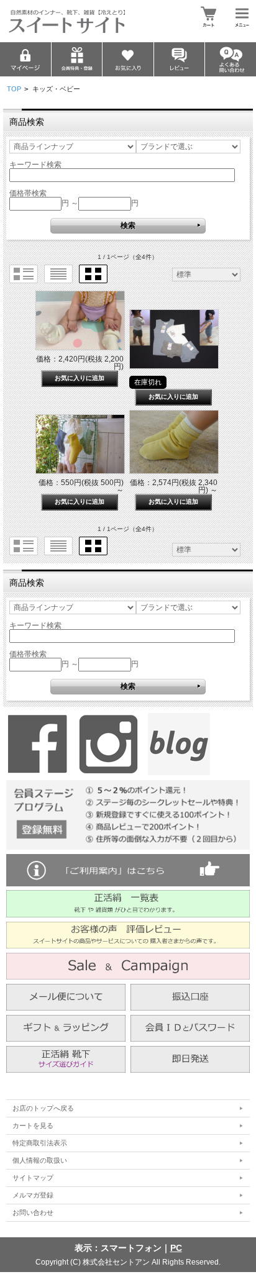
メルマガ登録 (32, 1195)
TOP (14, 89)
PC (176, 1248)
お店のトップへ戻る (43, 1108)
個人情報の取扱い (39, 1160)
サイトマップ (32, 1177)
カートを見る (32, 1125)
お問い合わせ (32, 1212)
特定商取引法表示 (39, 1143)
